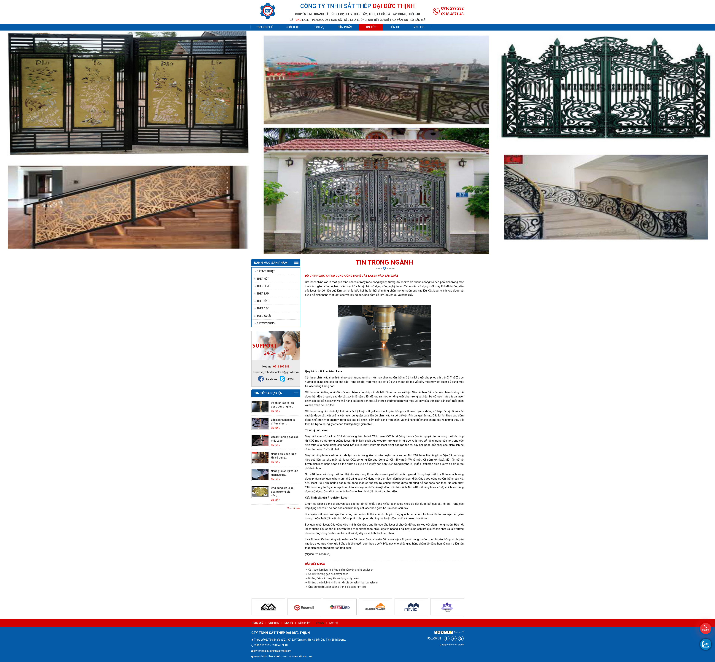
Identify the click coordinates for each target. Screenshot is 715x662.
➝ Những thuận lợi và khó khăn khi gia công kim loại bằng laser (341, 571)
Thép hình (262, 274)
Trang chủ (265, 27)
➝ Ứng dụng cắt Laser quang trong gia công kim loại (335, 575)
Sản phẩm (345, 27)
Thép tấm (261, 282)
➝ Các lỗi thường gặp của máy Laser (326, 562)
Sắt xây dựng (264, 311)
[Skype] (461, 627)
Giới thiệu (293, 27)
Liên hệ (395, 27)
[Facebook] (446, 627)
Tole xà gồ (262, 304)
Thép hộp (261, 267)
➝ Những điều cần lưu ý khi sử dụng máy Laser (332, 566)
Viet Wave (458, 633)
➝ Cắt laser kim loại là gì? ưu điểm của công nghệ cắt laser (339, 558)
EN (422, 27)
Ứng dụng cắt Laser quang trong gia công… (283, 480)
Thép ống (261, 289)
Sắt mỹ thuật (264, 259)
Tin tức (371, 27)
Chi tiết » (275, 399)
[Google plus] (454, 627)
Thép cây (261, 296)
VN (416, 27)
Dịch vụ (319, 27)
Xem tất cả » (293, 496)
